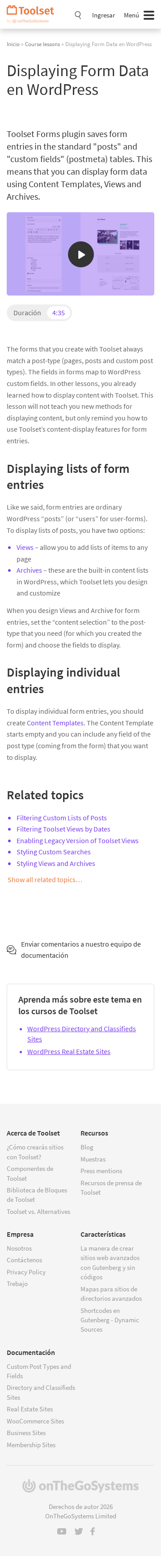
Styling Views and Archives (56, 863)
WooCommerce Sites (35, 1421)
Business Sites (26, 1432)
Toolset (33, 14)
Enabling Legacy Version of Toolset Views (78, 840)
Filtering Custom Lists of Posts (62, 817)
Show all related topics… (45, 879)
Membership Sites (31, 1444)
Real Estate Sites (30, 1409)
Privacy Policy (26, 1272)
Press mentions (101, 1170)
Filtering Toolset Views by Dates (63, 828)
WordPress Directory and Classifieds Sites (81, 1033)
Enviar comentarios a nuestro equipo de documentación (81, 949)
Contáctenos (24, 1260)
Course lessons (42, 43)
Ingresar (103, 15)
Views (25, 547)
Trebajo (17, 1283)
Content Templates (55, 722)
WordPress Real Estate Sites (68, 1051)
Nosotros (19, 1248)
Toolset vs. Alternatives (38, 1211)
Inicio (13, 43)
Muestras (93, 1159)
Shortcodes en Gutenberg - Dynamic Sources (109, 1320)
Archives (29, 570)
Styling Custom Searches (54, 851)
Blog (86, 1147)
